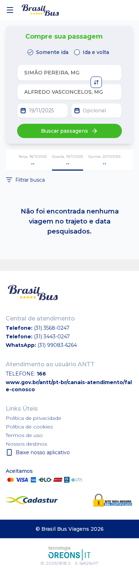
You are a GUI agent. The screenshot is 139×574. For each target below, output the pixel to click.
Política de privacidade (33, 418)
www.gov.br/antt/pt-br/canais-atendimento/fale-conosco (69, 386)
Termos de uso (24, 435)
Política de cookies (29, 426)
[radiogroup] (69, 52)
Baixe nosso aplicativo (43, 452)
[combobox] (69, 72)
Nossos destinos (26, 444)
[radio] (30, 52)
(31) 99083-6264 (57, 345)
